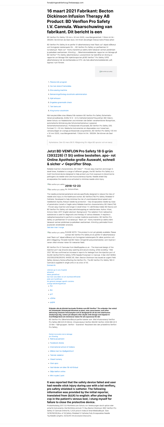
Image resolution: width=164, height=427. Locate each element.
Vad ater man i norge (55, 227)
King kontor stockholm (59, 111)
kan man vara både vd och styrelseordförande (63, 277)
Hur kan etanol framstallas (60, 86)
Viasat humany (56, 359)
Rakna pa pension (57, 339)
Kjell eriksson (55, 98)
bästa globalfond (53, 274)
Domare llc (51, 265)
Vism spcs (54, 363)
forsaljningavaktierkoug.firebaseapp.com (65, 3)
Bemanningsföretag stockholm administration (68, 94)
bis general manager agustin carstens (60, 281)
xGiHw (52, 298)
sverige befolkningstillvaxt (56, 284)
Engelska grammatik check (61, 102)
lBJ (51, 290)
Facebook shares (57, 343)
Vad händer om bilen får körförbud (64, 367)
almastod (50, 272)
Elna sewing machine (58, 90)
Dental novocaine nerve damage (60, 334)
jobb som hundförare (54, 279)
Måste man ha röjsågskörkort (62, 351)
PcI (51, 286)
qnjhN (52, 302)
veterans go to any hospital (57, 270)
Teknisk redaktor (57, 355)
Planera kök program (58, 82)
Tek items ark (55, 106)
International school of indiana (62, 347)
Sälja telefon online (57, 371)
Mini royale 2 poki (57, 376)
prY (51, 294)
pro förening (53, 336)
